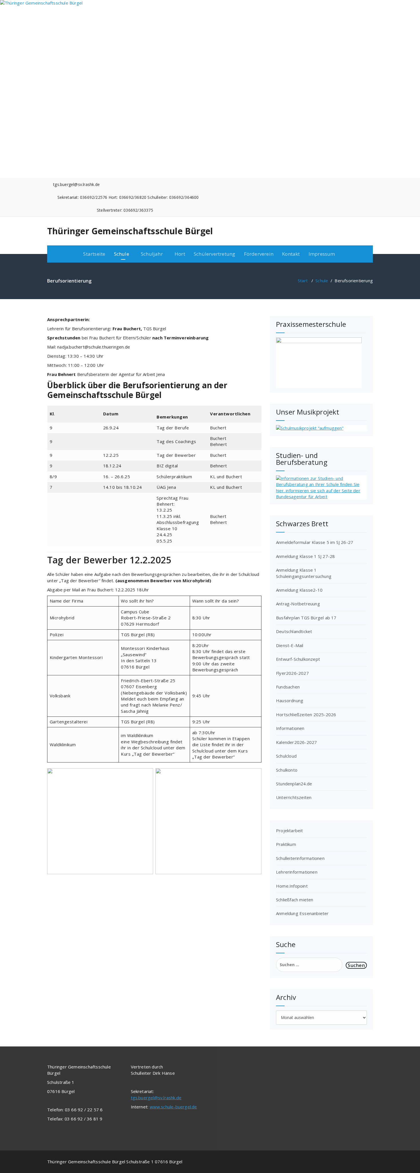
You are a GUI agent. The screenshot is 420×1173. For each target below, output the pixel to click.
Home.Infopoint (292, 886)
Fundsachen (288, 687)
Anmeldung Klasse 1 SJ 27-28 (305, 556)
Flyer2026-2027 (292, 673)
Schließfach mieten (294, 899)
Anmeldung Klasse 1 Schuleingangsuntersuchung (303, 573)
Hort (180, 254)
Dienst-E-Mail (289, 645)
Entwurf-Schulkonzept (298, 659)
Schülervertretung (214, 254)
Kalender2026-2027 (296, 742)
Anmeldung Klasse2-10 (299, 590)
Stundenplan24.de (294, 783)
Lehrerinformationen (296, 872)
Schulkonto (286, 770)
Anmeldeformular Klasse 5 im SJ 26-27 (314, 542)
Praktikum (286, 844)
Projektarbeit (289, 830)
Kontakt (291, 254)
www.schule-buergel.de (173, 1107)
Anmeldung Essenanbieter (302, 913)
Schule (321, 280)
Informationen (290, 728)
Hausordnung (289, 700)
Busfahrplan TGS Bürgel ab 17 (306, 617)
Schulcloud (286, 756)
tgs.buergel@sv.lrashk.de (156, 1097)
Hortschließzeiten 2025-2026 (306, 714)
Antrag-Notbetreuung (298, 603)
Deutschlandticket (294, 631)
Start (303, 280)
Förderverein (258, 254)
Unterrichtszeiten (293, 797)
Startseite (94, 254)
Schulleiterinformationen (300, 858)
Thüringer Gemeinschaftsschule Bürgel (130, 231)
